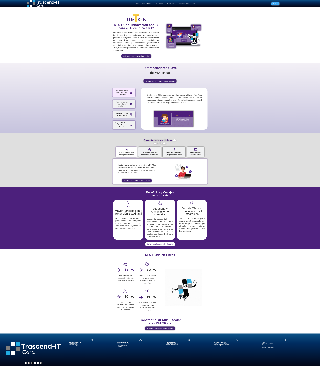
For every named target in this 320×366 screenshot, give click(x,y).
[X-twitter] (41, 363)
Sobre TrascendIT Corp (172, 343)
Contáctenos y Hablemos (220, 343)
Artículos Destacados (267, 343)
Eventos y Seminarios (268, 347)
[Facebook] (26, 363)
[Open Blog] (195, 4)
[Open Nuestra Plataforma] (151, 4)
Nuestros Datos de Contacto (221, 344)
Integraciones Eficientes (75, 345)
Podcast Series (266, 345)
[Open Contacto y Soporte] (189, 4)
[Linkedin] (32, 363)
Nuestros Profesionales (172, 344)
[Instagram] (29, 363)
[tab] (123, 92)
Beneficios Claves (73, 344)
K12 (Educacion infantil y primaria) (125, 343)
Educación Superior (122, 345)
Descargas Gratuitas (267, 346)
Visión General (73, 343)
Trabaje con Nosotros (219, 345)
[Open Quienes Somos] (176, 4)
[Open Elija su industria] (164, 4)
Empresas (119, 346)
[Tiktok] (35, 363)
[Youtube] (38, 363)
